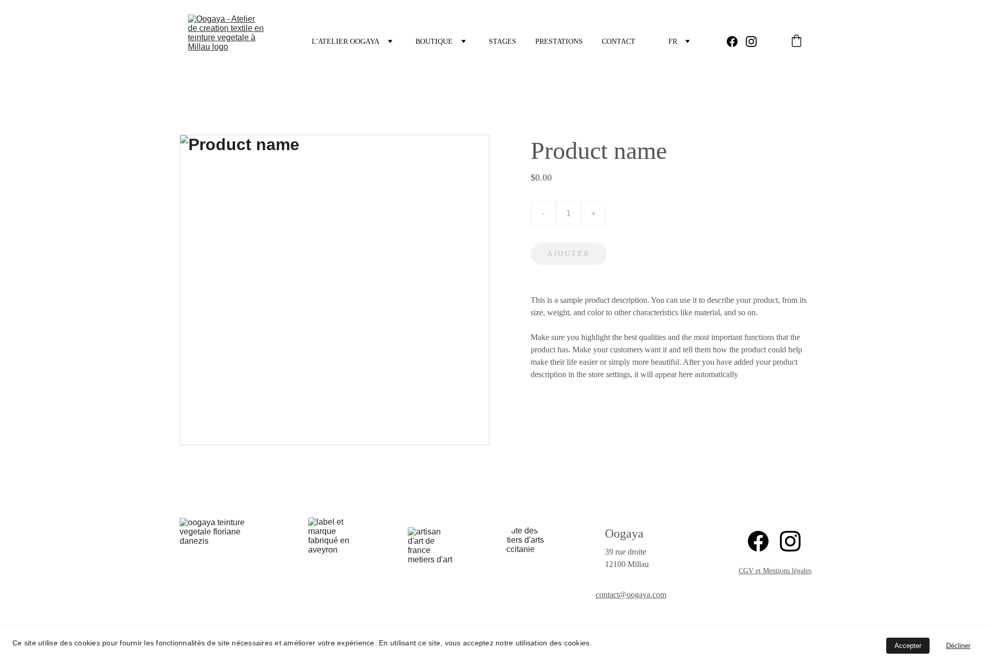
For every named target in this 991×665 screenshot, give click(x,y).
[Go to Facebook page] (736, 41)
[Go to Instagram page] (751, 41)
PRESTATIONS (559, 41)
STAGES (502, 41)
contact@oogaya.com (631, 594)
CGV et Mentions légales (775, 571)
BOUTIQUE (434, 41)
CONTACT (618, 41)
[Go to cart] (796, 42)
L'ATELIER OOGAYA (345, 41)
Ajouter (568, 253)
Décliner (958, 646)
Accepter (907, 646)
